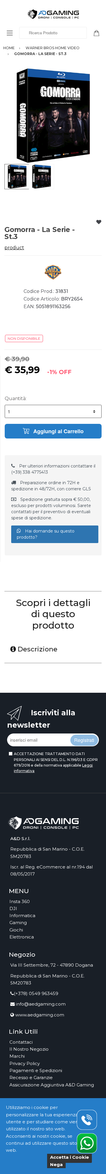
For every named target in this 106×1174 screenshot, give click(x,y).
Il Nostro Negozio (29, 1049)
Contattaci (21, 1042)
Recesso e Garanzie (31, 1077)
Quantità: (15, 398)
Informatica (22, 915)
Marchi (17, 1056)
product (14, 247)
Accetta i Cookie (69, 1157)
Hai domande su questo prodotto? (45, 534)
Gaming (18, 922)
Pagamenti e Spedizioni (35, 1070)
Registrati (84, 740)
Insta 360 (19, 901)
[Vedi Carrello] (98, 32)
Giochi (16, 930)
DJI (13, 908)
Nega (56, 1164)
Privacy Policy (24, 1063)
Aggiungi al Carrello (58, 431)
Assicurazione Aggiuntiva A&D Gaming (51, 1085)
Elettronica (21, 937)
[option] (53, 115)
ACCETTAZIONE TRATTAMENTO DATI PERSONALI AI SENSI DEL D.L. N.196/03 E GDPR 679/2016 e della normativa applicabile (56, 762)
